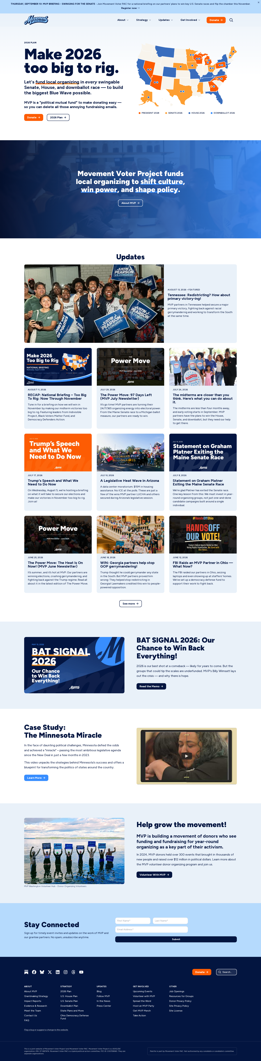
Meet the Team (32, 1010)
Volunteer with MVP (144, 996)
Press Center (104, 1005)
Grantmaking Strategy (36, 996)
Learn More (34, 777)
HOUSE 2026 (198, 113)
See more (129, 603)
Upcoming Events (142, 991)
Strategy (66, 986)
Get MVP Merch (142, 1010)
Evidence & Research (35, 1005)
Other (173, 986)
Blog (99, 991)
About (28, 986)
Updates (101, 986)
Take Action (139, 1015)
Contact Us (30, 1015)
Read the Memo (150, 686)
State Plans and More (72, 1010)
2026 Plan (56, 117)
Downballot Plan (69, 1005)
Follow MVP (103, 996)
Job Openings (176, 991)
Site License (175, 1010)
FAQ (26, 1020)
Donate (214, 20)
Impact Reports (32, 1001)
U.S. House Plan (68, 996)
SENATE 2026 (175, 113)
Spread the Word (142, 1001)
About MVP (128, 203)
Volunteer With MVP (153, 874)
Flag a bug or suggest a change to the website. (46, 1030)
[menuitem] (123, 20)
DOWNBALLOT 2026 (224, 113)
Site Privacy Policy (179, 1005)
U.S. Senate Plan (69, 1001)
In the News (103, 1001)
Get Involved (141, 986)
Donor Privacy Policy (180, 1001)
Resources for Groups (181, 996)
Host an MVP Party (143, 1005)
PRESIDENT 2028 (150, 113)
